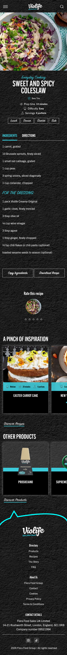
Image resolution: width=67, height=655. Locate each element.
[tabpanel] (33, 201)
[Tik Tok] (36, 640)
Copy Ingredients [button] (17, 273)
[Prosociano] (25, 461)
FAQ (33, 566)
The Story (34, 561)
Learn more (25, 104)
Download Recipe (49, 273)
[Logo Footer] (33, 527)
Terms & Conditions (33, 604)
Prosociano (25, 481)
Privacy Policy (33, 598)
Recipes (33, 556)
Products (33, 551)
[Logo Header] (35, 2)
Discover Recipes (14, 424)
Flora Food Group (33, 582)
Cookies (33, 593)
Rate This (36, 98)
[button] (5, 6)
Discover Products (15, 500)
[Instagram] (28, 640)
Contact (33, 588)
